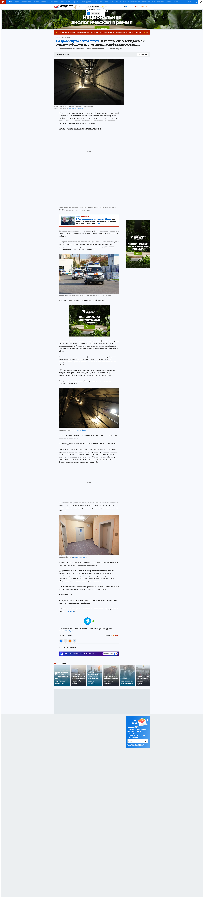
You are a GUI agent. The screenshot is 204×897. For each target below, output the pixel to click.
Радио (127, 6)
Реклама (135, 6)
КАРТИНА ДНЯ (73, 647)
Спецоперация (26, 2)
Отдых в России (136, 32)
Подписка (144, 6)
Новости (72, 32)
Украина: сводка (120, 32)
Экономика (54, 2)
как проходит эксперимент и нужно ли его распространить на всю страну (96, 221)
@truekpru (69, 631)
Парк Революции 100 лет (82, 32)
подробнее (70, 611)
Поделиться (143, 54)
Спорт (101, 2)
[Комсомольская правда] (63, 6)
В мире (62, 2)
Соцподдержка (86, 2)
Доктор (168, 2)
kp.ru (116, 635)
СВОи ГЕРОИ (65, 32)
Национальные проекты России (139, 2)
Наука (95, 2)
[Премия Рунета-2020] (78, 6)
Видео (17, 2)
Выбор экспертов (158, 2)
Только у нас (103, 32)
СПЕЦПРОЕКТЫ (94, 32)
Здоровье (76, 2)
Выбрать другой (95, 13)
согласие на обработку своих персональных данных (135, 745)
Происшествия (121, 2)
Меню (3, 2)
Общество (44, 2)
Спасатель (65, 647)
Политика (36, 2)
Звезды (68, 2)
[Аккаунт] (201, 2)
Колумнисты (109, 2)
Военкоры (111, 32)
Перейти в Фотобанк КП (76, 108)
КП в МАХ (128, 32)
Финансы (176, 2)
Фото (11, 2)
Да (88, 13)
